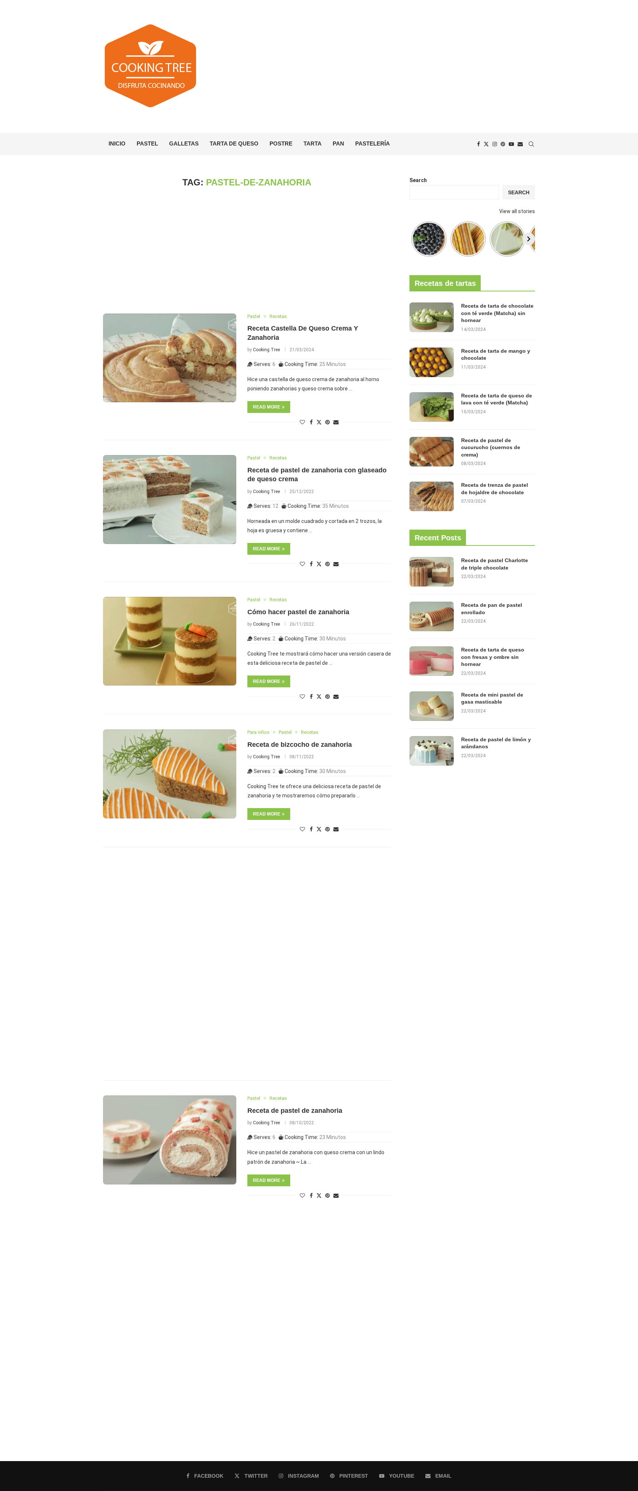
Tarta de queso (234, 143)
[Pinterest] (503, 144)
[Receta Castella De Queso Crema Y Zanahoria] (169, 358)
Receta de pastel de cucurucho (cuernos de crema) (490, 447)
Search (418, 180)
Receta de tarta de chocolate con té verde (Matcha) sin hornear (497, 313)
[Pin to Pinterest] (327, 422)
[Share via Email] (336, 422)
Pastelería (372, 143)
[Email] (520, 144)
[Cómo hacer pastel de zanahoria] (169, 641)
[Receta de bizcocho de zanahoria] (169, 773)
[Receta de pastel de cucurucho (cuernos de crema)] (431, 451)
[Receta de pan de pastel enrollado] (431, 616)
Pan (338, 143)
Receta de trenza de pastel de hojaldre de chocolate (494, 488)
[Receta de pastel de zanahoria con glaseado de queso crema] (169, 499)
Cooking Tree (266, 349)
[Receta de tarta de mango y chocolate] (431, 362)
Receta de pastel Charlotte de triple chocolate (494, 564)
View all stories (517, 211)
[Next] (528, 239)
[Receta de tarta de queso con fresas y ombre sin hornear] (431, 661)
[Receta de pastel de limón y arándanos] (431, 751)
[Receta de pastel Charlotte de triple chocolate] (431, 572)
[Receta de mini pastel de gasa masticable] (431, 706)
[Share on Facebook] (311, 422)
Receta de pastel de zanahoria (294, 1110)
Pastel (147, 143)
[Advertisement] (393, 66)
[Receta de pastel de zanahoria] (169, 1139)
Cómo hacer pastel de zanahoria (298, 612)
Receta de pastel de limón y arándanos (496, 743)
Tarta (312, 143)
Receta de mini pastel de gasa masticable (492, 698)
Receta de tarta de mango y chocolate (495, 354)
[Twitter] (486, 144)
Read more (266, 407)
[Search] (531, 144)
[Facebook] (478, 144)
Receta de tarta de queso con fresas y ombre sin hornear (492, 657)
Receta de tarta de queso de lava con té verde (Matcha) (496, 399)
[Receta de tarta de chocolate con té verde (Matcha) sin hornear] (431, 317)
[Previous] (415, 239)
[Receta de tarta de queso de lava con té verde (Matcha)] (431, 407)
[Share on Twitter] (319, 422)
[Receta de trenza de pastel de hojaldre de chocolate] (431, 496)
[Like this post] (302, 422)
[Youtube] (511, 144)
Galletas (184, 143)
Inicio (117, 143)
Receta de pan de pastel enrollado (491, 608)
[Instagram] (495, 144)
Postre (281, 143)
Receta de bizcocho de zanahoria (299, 744)
